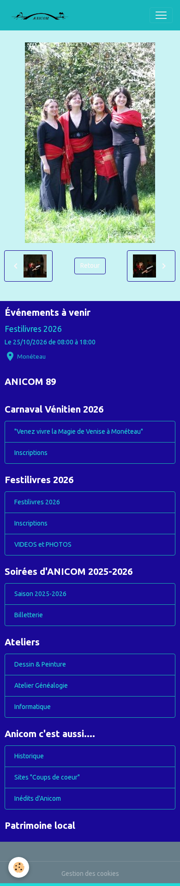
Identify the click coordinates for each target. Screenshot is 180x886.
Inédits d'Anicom (37, 798)
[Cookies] (18, 867)
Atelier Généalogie (41, 685)
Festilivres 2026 (33, 329)
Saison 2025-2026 (40, 593)
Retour (90, 265)
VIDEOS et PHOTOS (43, 544)
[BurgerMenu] (161, 15)
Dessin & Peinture (40, 664)
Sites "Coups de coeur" (47, 777)
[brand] (43, 15)
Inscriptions (31, 452)
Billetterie (28, 615)
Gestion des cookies (90, 873)
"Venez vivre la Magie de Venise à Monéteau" (78, 431)
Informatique (32, 706)
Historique (29, 756)
